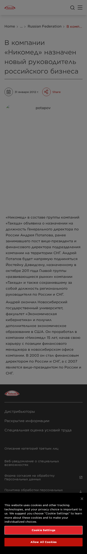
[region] (43, 523)
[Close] (82, 498)
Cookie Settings (43, 530)
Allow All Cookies (43, 542)
